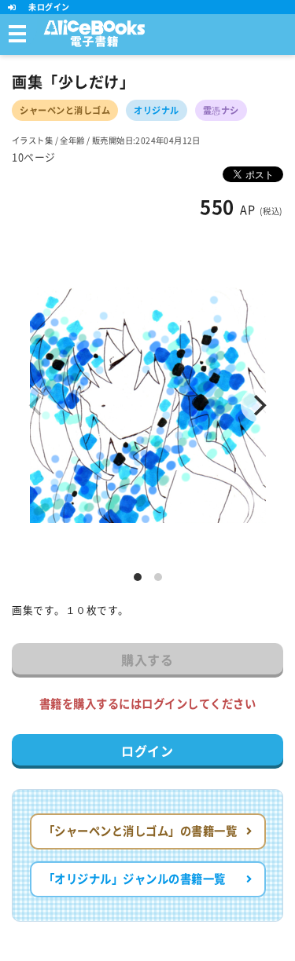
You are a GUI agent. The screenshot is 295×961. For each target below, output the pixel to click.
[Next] (258, 405)
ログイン (147, 751)
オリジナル (156, 110)
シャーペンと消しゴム (65, 110)
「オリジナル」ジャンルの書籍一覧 (134, 879)
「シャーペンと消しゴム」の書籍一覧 (140, 831)
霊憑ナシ (221, 110)
